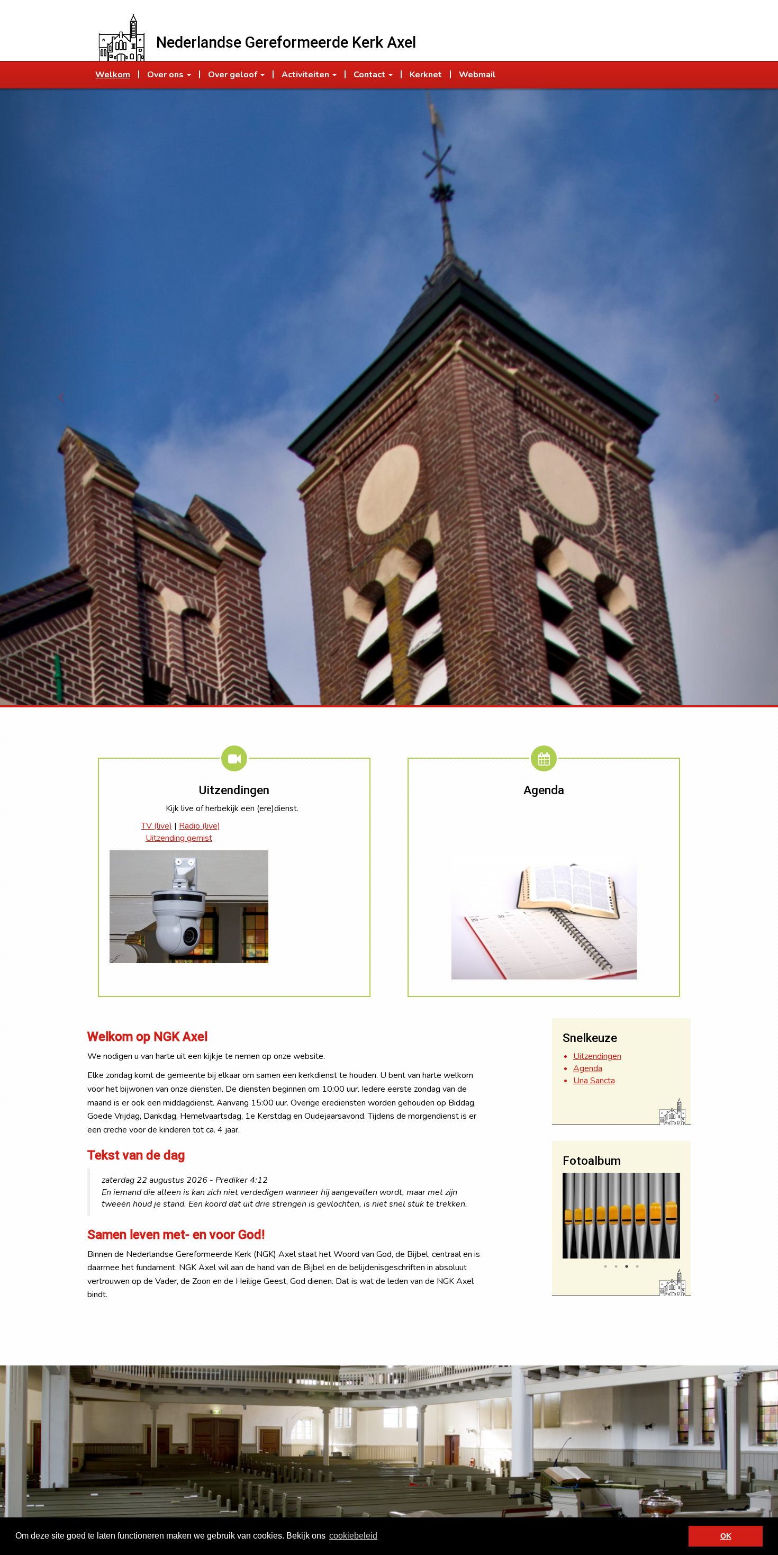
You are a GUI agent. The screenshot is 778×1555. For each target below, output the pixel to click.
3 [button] (626, 1266)
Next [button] (688, 1218)
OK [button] (725, 1536)
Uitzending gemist (179, 838)
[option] (622, 1216)
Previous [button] (554, 1218)
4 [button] (637, 1266)
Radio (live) (199, 826)
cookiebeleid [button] (353, 1535)
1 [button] (605, 1266)
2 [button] (616, 1266)
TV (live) (156, 826)
